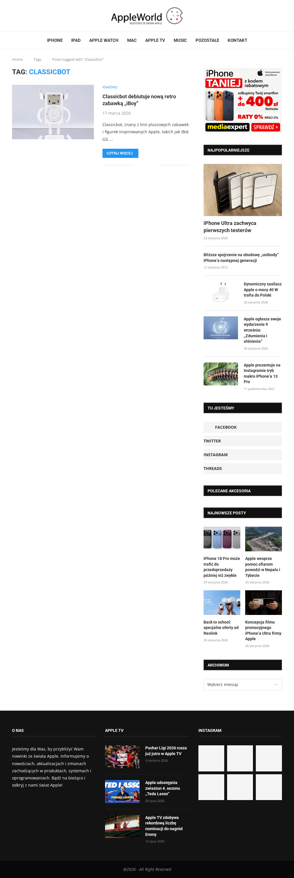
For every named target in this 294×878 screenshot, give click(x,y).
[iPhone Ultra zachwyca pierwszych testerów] (243, 190)
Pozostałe (207, 40)
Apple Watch (104, 40)
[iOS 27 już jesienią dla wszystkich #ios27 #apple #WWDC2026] (240, 758)
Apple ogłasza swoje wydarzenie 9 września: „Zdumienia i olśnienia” (262, 330)
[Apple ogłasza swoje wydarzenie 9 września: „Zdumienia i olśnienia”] (221, 327)
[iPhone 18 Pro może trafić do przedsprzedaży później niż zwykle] (222, 539)
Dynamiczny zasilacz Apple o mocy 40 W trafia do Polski (263, 289)
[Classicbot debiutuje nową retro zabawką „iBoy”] (53, 112)
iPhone (55, 40)
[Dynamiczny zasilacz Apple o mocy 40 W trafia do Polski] (221, 292)
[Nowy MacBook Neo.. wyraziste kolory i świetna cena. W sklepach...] (211, 787)
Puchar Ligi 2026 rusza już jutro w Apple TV (166, 751)
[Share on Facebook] (142, 165)
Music (180, 40)
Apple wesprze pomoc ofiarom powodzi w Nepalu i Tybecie (262, 567)
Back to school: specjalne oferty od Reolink (221, 628)
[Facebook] (14, 16)
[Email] (33, 16)
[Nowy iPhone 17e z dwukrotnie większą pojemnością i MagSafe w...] (240, 787)
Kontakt (237, 40)
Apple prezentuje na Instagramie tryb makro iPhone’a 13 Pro (262, 373)
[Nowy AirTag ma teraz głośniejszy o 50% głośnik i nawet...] (268, 787)
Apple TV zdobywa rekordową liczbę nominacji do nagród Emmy (164, 826)
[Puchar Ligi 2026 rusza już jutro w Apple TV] (122, 756)
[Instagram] (23, 16)
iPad (76, 40)
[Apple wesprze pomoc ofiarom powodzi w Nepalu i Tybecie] (263, 539)
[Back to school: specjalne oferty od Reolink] (222, 602)
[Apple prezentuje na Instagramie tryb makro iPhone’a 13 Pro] (221, 373)
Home (17, 59)
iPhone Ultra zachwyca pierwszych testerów (230, 226)
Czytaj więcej (120, 153)
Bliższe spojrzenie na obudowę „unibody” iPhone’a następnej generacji (241, 257)
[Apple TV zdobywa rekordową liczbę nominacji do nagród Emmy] (122, 826)
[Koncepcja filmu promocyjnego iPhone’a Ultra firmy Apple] (263, 602)
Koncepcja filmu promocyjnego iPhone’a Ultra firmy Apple (263, 630)
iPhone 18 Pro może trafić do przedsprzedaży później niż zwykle (222, 567)
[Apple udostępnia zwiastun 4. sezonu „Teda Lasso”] (122, 791)
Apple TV (155, 40)
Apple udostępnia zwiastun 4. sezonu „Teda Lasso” (162, 788)
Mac (132, 40)
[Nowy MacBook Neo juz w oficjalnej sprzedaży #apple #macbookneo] (268, 758)
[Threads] (26, 16)
